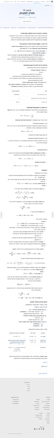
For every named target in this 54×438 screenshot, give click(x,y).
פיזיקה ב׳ (47, 417)
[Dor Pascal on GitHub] (41, 429)
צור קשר (28, 390)
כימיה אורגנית (36, 401)
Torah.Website (16, 401)
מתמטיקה (47, 403)
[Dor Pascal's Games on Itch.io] (39, 429)
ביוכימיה (47, 415)
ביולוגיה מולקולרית (38, 415)
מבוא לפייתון (47, 405)
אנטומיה (47, 421)
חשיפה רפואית (46, 409)
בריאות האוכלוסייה (46, 407)
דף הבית (28, 384)
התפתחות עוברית (39, 417)
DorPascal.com (16, 399)
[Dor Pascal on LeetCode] (37, 429)
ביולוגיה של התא (36, 405)
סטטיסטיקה (47, 5)
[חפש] (9, 1)
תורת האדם (37, 407)
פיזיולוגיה (40, 419)
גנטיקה (48, 423)
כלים (18, 1)
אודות (29, 386)
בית (51, 5)
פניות (12, 1)
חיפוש (29, 388)
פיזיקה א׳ (37, 403)
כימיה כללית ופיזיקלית (45, 401)
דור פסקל (45, 362)
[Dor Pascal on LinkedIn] (34, 429)
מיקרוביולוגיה (47, 419)
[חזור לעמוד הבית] (52, 1)
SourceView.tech (15, 403)
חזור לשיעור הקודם (43, 373)
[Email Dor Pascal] (43, 429)
